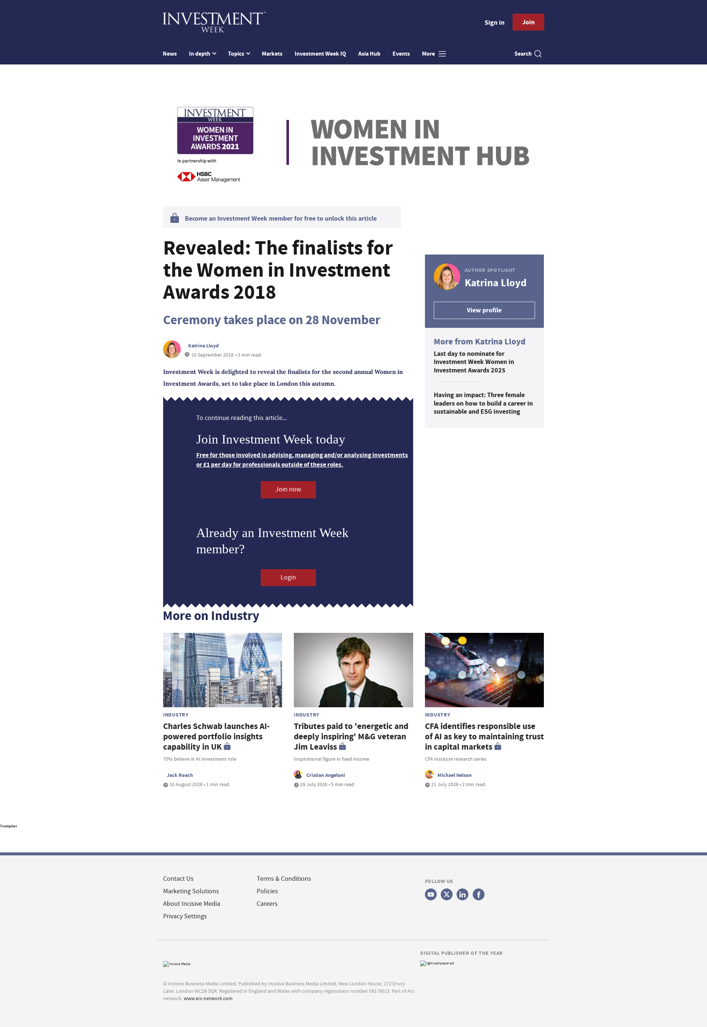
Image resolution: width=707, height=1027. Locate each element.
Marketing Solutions (191, 891)
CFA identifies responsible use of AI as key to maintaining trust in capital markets (484, 737)
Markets (272, 53)
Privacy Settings (185, 916)
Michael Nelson (454, 775)
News (170, 53)
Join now (288, 489)
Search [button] (523, 53)
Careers (267, 904)
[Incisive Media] (176, 963)
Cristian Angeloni (325, 775)
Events (401, 53)
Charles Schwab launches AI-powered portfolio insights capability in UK (216, 737)
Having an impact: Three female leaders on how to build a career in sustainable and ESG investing (483, 403)
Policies (267, 891)
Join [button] (528, 22)
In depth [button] (200, 53)
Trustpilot (8, 826)
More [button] (429, 53)
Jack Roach (180, 775)
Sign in (494, 22)
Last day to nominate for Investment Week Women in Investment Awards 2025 (474, 362)
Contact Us (178, 878)
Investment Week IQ (320, 53)
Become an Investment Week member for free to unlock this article (281, 218)
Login (288, 577)
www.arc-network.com (208, 998)
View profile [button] (484, 310)
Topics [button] (236, 53)
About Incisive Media (191, 904)
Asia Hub (369, 53)
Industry (176, 714)
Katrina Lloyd (203, 345)
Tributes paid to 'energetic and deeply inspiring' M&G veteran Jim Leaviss (351, 737)
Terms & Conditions (284, 878)
